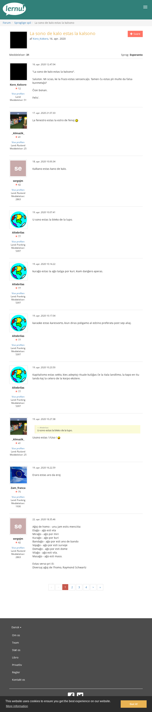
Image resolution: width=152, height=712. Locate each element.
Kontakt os (18, 679)
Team (15, 642)
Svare (136, 34)
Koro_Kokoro (40, 38)
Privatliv (17, 665)
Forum (7, 22)
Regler (16, 672)
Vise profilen (18, 93)
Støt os (16, 650)
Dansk (15, 627)
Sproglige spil (22, 22)
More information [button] (17, 706)
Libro (15, 657)
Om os (16, 635)
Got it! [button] (134, 704)
